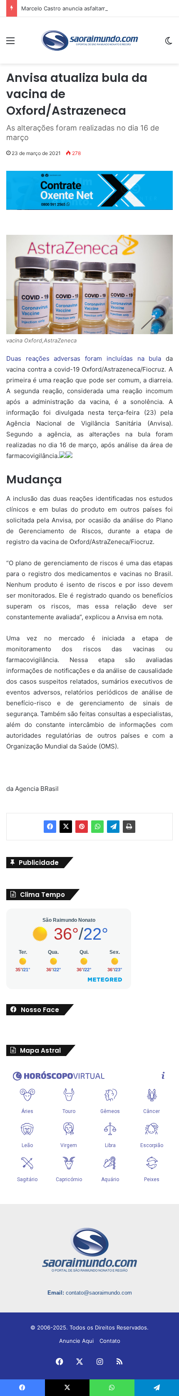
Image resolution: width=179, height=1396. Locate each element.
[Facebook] (50, 826)
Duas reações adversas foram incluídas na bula (83, 358)
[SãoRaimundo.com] (89, 40)
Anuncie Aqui (76, 1340)
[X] (66, 826)
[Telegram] (113, 826)
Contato (109, 1340)
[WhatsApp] (97, 826)
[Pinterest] (81, 826)
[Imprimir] (129, 826)
